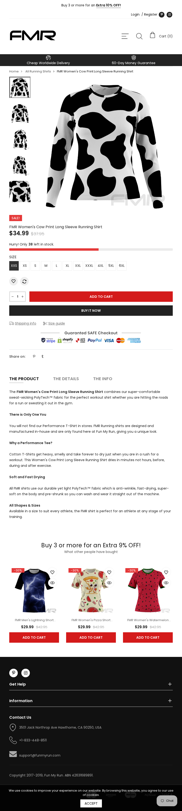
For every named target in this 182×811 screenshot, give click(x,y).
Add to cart (34, 637)
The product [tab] (24, 379)
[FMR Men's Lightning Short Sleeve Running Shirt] (34, 590)
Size (13, 257)
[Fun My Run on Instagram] (169, 15)
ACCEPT (91, 803)
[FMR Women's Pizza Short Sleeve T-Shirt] (91, 590)
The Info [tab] (102, 379)
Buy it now (91, 310)
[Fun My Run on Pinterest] (161, 15)
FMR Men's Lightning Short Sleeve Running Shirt (34, 622)
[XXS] (20, 87)
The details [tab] (66, 379)
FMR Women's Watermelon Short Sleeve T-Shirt (148, 622)
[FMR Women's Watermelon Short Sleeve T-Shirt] (148, 590)
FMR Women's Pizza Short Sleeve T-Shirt (91, 622)
